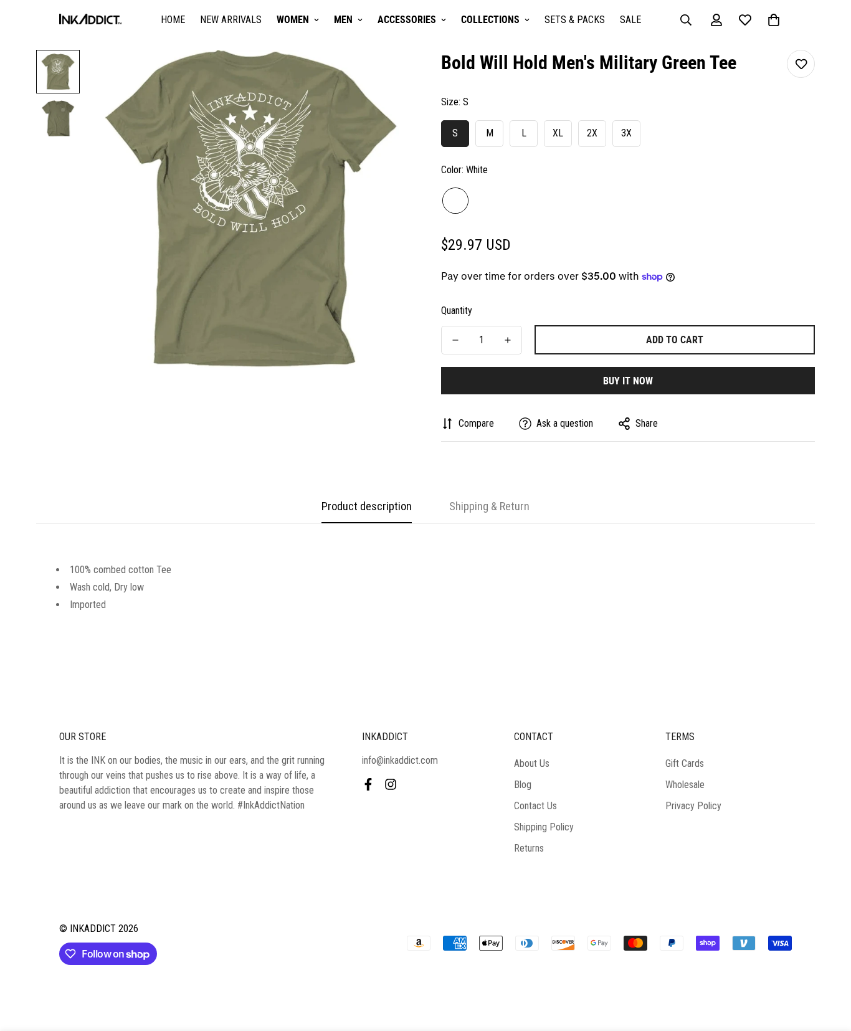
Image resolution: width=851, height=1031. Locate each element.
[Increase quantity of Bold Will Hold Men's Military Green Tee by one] (507, 340)
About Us (531, 763)
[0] (773, 20)
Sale (630, 20)
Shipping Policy (544, 827)
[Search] (686, 20)
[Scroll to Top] (826, 963)
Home (173, 20)
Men (343, 20)
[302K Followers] (368, 784)
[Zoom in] (383, 76)
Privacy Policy (693, 806)
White (455, 200)
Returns (529, 848)
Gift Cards (684, 763)
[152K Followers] (390, 784)
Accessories (407, 20)
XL (558, 133)
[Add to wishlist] (801, 64)
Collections (490, 20)
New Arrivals (231, 20)
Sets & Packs (574, 20)
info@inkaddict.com (400, 760)
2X (592, 133)
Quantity (456, 310)
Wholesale (685, 785)
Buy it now (628, 381)
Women (293, 20)
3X (626, 133)
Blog (522, 785)
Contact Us (535, 806)
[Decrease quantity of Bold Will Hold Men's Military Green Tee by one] (455, 340)
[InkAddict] (90, 20)
